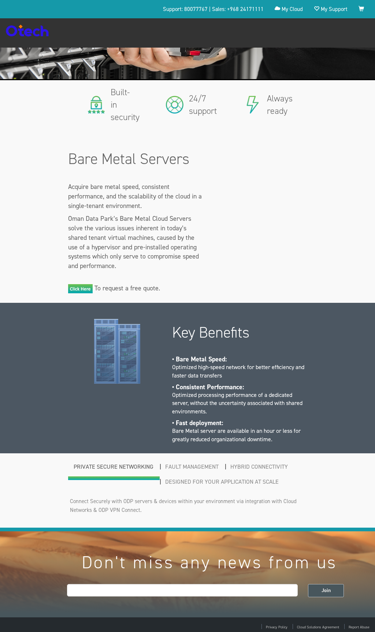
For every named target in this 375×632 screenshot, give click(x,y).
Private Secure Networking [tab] (113, 467)
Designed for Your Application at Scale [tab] (222, 482)
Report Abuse (359, 627)
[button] (361, 9)
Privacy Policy (276, 627)
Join (326, 590)
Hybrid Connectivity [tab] (259, 467)
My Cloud (291, 9)
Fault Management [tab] (192, 467)
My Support (333, 9)
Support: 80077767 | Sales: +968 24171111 (213, 9)
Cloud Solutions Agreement (318, 627)
